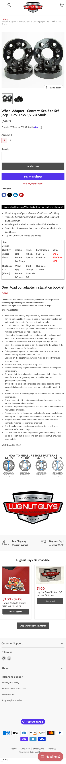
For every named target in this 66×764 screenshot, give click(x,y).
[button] (7, 99)
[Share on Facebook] (4, 195)
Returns (14, 748)
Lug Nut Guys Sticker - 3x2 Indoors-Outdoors (49, 594)
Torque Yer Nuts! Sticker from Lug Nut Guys (14, 604)
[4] (5, 144)
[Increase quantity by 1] (29, 156)
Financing (51, 748)
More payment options (33, 183)
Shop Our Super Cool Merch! (33, 625)
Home (5, 19)
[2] (11, 144)
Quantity (5, 149)
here (5, 293)
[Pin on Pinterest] (21, 195)
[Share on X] (9, 195)
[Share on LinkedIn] (15, 195)
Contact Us (25, 748)
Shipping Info (38, 748)
